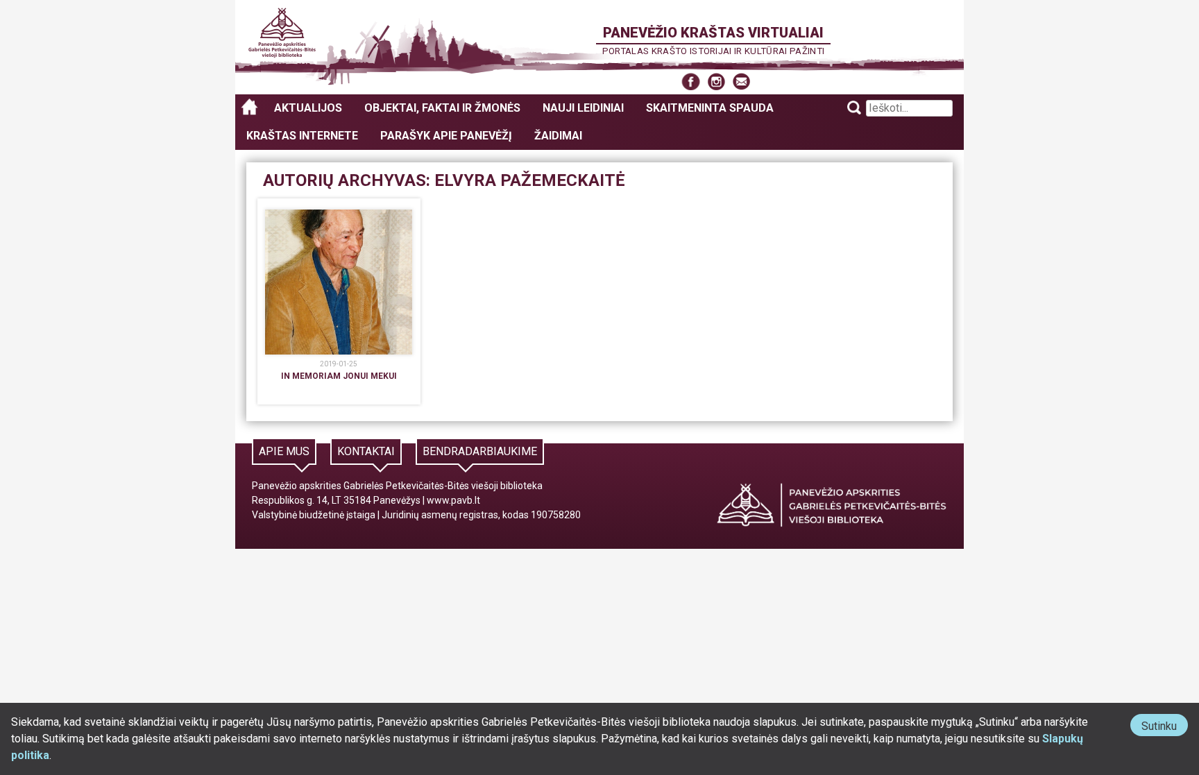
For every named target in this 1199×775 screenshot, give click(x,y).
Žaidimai (558, 135)
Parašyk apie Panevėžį (446, 135)
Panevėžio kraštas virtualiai (713, 32)
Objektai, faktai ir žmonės (442, 107)
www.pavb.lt (453, 500)
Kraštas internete (302, 135)
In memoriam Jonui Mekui (339, 376)
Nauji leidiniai (583, 107)
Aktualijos (308, 107)
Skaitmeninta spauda (710, 107)
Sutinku (1164, 727)
